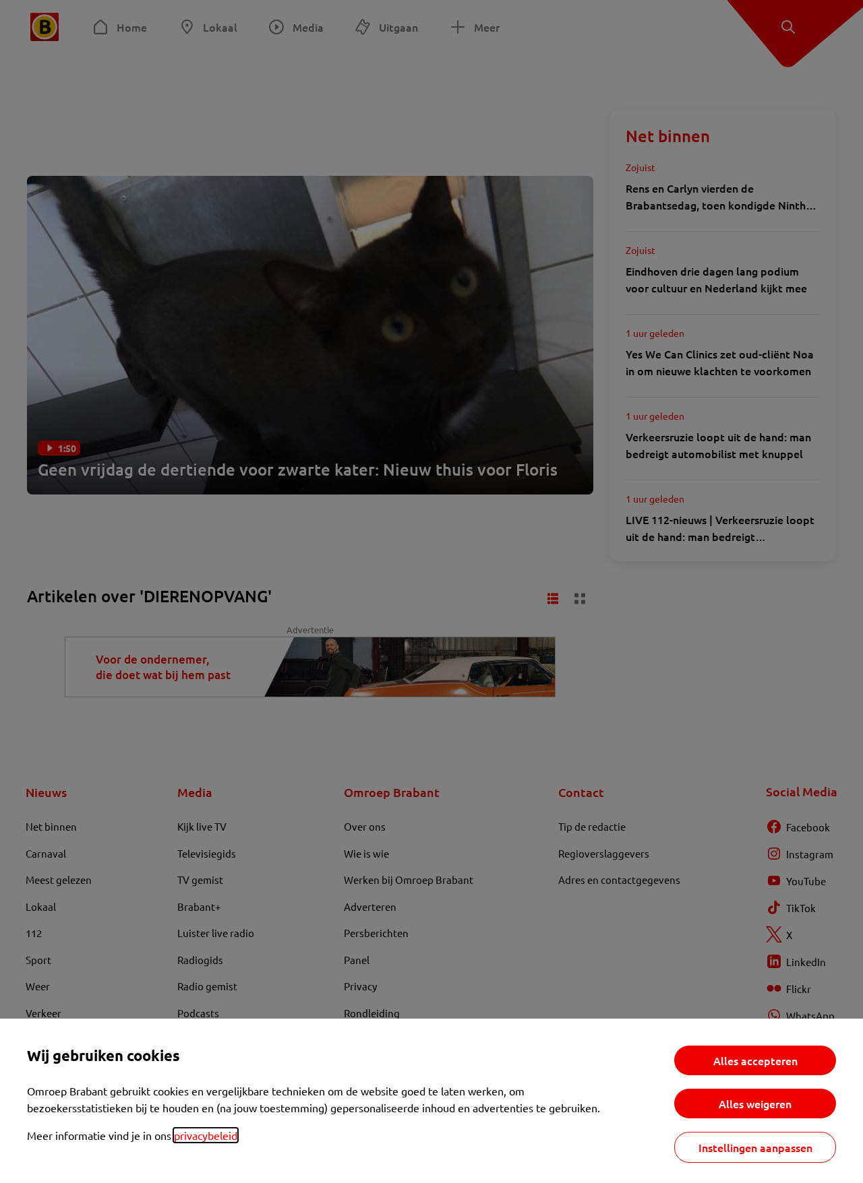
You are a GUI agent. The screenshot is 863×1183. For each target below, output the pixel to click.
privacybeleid (205, 1135)
